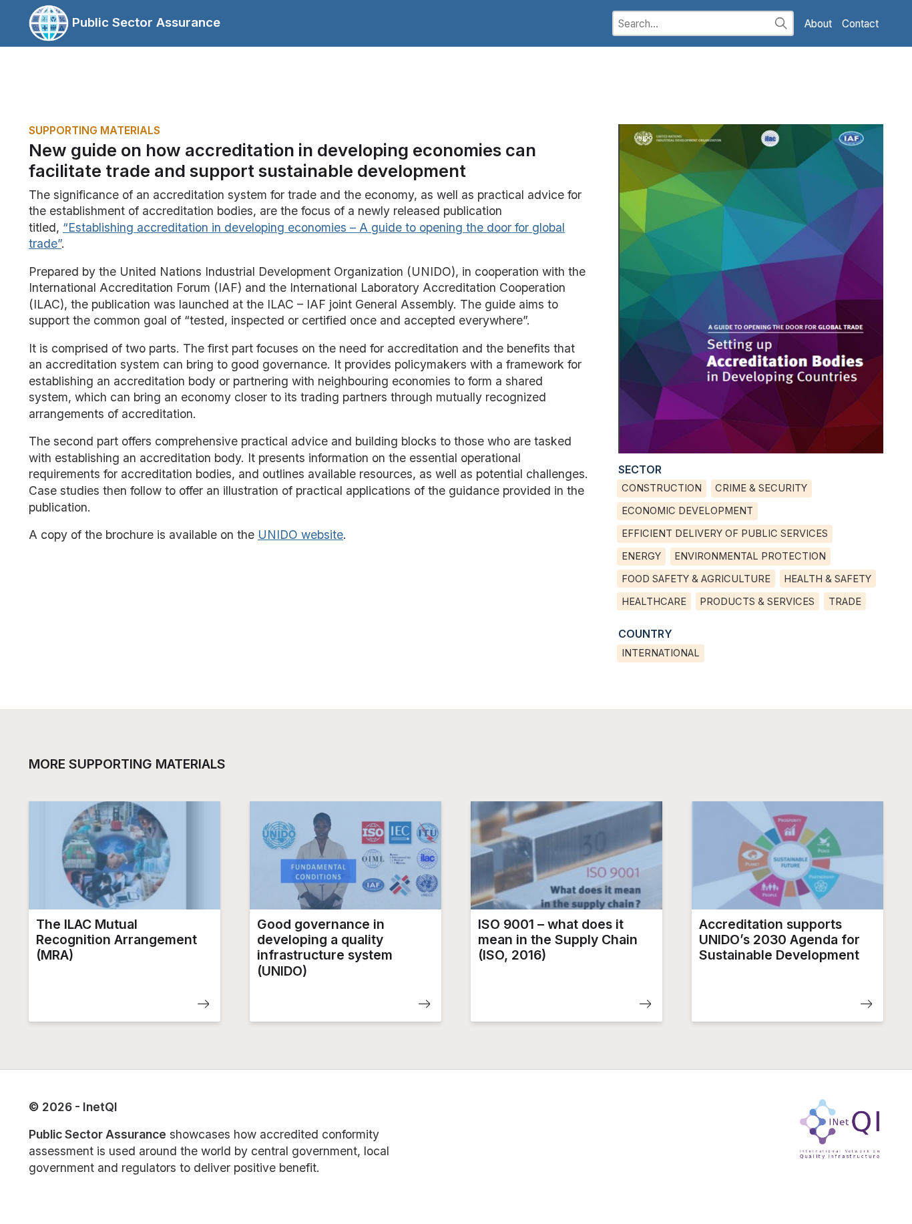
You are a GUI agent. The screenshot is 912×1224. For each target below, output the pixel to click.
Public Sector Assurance (144, 22)
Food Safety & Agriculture (696, 579)
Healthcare (654, 602)
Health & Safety (827, 579)
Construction (662, 488)
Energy (641, 556)
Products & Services (757, 602)
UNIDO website (300, 535)
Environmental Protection (750, 556)
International (661, 653)
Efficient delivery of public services (725, 534)
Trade (845, 602)
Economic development (687, 511)
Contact (860, 23)
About (818, 23)
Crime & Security (761, 488)
